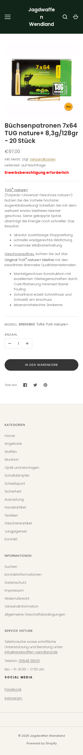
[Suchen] (65, 17)
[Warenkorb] (76, 17)
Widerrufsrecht (17, 598)
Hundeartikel (15, 507)
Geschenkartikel (18, 523)
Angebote (13, 443)
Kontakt (11, 539)
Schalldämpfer (17, 475)
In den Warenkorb (41, 365)
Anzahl (11, 334)
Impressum (14, 590)
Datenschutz (15, 582)
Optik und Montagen (22, 467)
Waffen (11, 451)
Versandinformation (22, 606)
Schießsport (15, 483)
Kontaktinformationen (23, 574)
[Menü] (8, 17)
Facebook (13, 689)
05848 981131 (29, 660)
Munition (12, 459)
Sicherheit (13, 491)
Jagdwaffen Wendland (41, 16)
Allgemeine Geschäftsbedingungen (35, 614)
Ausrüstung (14, 499)
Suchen (11, 566)
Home (10, 435)
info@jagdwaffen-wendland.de (31, 652)
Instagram (13, 698)
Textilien (11, 515)
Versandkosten (43, 159)
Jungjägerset (16, 531)
